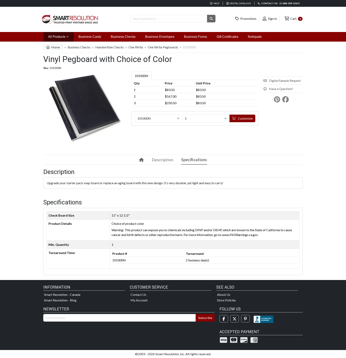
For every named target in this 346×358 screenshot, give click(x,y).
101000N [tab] (141, 76)
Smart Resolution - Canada (62, 294)
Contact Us (138, 294)
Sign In (272, 18)
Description (162, 159)
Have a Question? (280, 89)
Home (55, 47)
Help (216, 3)
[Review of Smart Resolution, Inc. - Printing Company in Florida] (264, 319)
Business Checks (123, 36)
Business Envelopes (159, 36)
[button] (211, 18)
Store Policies (226, 300)
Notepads (255, 36)
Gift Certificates (227, 36)
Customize (245, 118)
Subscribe (205, 318)
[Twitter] (234, 318)
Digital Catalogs (240, 3)
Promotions (248, 18)
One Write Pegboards (163, 47)
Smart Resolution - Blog (60, 300)
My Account (139, 300)
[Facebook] (223, 318)
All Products (61, 36)
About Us (223, 294)
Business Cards (89, 36)
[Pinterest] (245, 318)
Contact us (280, 3)
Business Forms (195, 36)
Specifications (194, 159)
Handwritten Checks (109, 47)
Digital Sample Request (284, 80)
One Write (136, 47)
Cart (295, 18)
